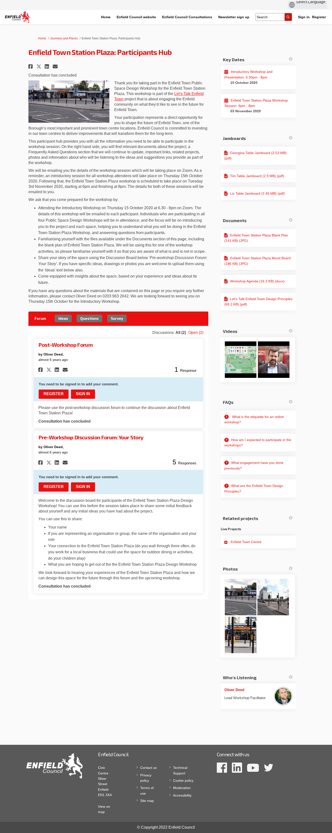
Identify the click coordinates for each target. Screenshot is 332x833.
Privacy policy (145, 777)
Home (42, 38)
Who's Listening (239, 677)
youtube (253, 768)
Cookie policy (183, 780)
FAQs (228, 402)
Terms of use (147, 790)
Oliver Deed (234, 690)
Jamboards (234, 138)
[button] (31, 66)
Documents (234, 220)
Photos (230, 569)
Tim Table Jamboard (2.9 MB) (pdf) (257, 176)
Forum (40, 318)
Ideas (63, 318)
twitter (268, 768)
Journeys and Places (64, 38)
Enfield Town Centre (246, 542)
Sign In (83, 394)
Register (319, 17)
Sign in (304, 17)
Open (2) (195, 332)
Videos (230, 331)
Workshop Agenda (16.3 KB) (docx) (257, 281)
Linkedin (237, 768)
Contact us (148, 768)
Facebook (222, 768)
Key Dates (233, 59)
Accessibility (182, 795)
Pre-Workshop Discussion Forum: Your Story (90, 437)
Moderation (182, 788)
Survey (117, 318)
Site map (147, 801)
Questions (89, 318)
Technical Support (180, 770)
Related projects (240, 518)
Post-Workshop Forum (65, 344)
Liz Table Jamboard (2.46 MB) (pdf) (257, 193)
